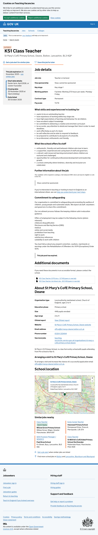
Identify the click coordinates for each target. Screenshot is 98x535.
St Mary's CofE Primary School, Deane (63, 382)
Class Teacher (42, 422)
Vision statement (9, 520)
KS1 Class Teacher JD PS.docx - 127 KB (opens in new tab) (57, 278)
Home (5, 40)
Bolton (59, 456)
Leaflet (71, 413)
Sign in (92, 24)
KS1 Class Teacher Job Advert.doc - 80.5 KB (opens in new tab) (59, 281)
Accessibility (47, 517)
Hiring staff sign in (57, 483)
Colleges (40, 31)
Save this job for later (46, 62)
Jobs (23, 31)
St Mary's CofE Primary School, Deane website (73, 325)
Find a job (7, 487)
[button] (65, 394)
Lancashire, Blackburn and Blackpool (80, 456)
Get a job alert (43, 452)
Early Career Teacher (75, 422)
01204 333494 (61, 333)
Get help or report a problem (61, 501)
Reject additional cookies (38, 18)
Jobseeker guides (10, 492)
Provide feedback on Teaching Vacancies (66, 506)
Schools (31, 31)
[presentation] (65, 394)
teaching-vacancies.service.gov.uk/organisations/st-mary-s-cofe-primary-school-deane (74, 340)
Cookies (6, 517)
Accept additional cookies (14, 18)
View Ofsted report (62, 320)
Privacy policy (16, 517)
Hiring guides (55, 487)
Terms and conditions (32, 517)
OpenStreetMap (84, 413)
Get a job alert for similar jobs (18, 62)
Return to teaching (10, 496)
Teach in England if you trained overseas (18, 500)
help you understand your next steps (71, 192)
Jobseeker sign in (9, 483)
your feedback (27, 35)
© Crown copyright (87, 529)
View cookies (55, 18)
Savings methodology (62, 517)
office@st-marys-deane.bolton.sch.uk (69, 329)
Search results (14, 40)
